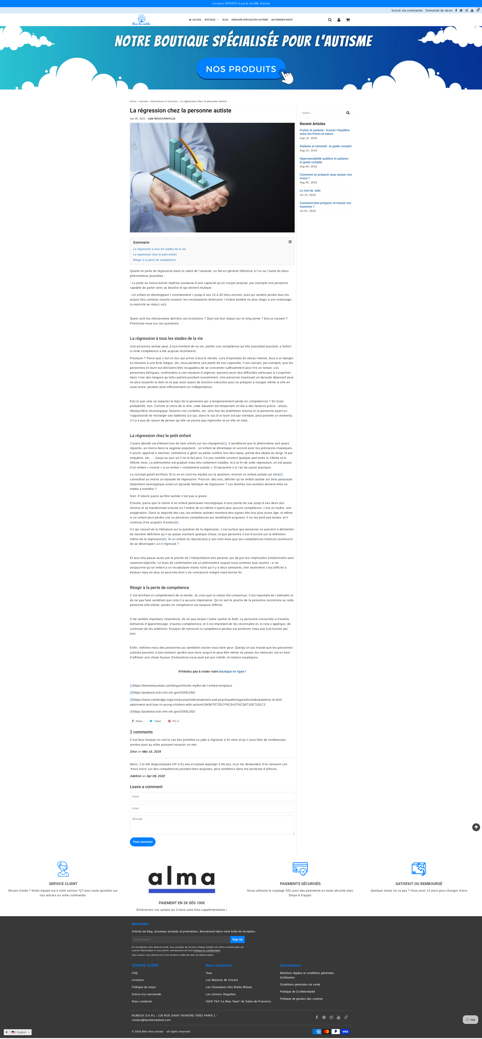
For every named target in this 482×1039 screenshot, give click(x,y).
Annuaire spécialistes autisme (249, 19)
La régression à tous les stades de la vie (159, 248)
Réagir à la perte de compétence (154, 259)
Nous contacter (142, 1001)
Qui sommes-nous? (282, 19)
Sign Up (237, 939)
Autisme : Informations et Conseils (158, 101)
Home (133, 101)
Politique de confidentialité (207, 950)
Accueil (196, 19)
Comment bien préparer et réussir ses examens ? (325, 204)
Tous (209, 972)
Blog (225, 19)
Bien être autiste (152, 1031)
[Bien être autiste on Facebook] (456, 10)
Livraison (138, 979)
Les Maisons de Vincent (222, 979)
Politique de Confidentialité (297, 991)
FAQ (135, 972)
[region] (241, 3)
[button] (18, 1032)
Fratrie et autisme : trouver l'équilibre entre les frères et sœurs (325, 132)
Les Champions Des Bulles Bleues (229, 987)
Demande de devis (439, 10)
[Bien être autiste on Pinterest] (461, 10)
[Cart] (347, 20)
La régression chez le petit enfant (155, 254)
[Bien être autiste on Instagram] (467, 10)
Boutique (210, 19)
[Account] (339, 20)
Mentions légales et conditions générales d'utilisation (307, 975)
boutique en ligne (231, 671)
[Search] (330, 20)
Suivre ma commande (407, 10)
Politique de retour (144, 987)
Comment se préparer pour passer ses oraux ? (326, 176)
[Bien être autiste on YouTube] (472, 10)
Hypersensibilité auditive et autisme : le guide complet (325, 160)
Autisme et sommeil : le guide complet (326, 146)
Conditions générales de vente (300, 984)
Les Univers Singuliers (221, 994)
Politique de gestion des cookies (301, 998)
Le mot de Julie (310, 190)
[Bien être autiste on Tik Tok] (478, 10)
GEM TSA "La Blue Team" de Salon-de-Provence (238, 1001)
